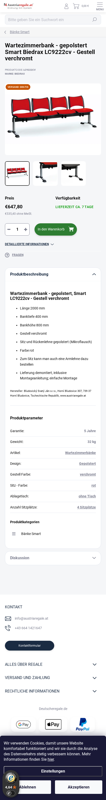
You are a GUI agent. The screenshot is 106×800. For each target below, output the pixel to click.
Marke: (15, 73)
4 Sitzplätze (86, 507)
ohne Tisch (87, 496)
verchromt (88, 474)
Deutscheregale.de (53, 709)
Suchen (95, 19)
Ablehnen (27, 787)
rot (93, 485)
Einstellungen (53, 771)
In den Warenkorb (51, 229)
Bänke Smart (31, 534)
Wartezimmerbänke (80, 453)
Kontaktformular (29, 645)
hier (51, 759)
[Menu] (100, 6)
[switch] (10, 793)
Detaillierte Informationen (27, 244)
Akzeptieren (78, 787)
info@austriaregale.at (31, 618)
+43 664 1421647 (28, 628)
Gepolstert (87, 464)
